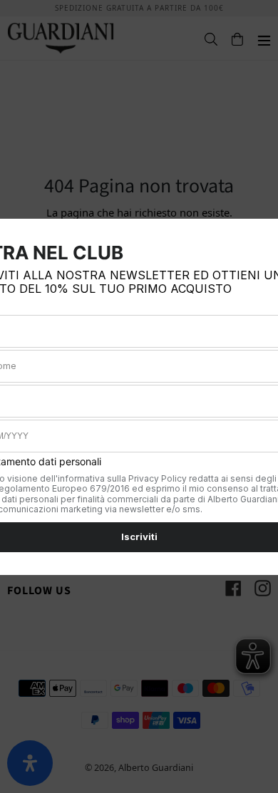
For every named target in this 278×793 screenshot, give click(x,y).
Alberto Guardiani (155, 768)
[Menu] (257, 38)
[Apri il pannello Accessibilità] (30, 763)
